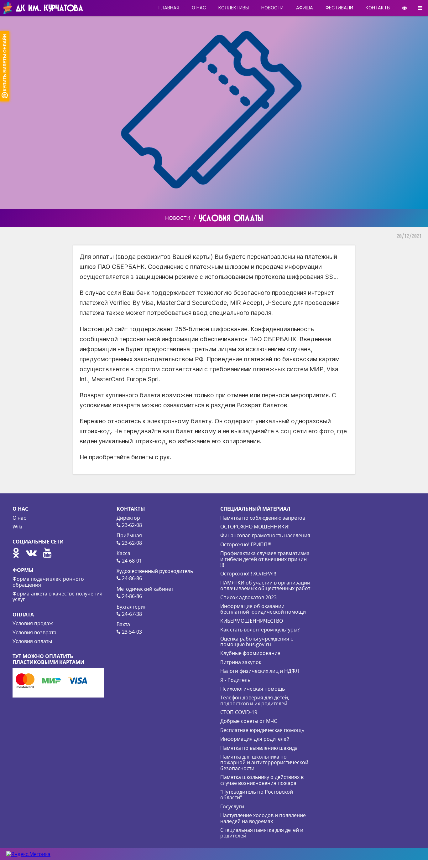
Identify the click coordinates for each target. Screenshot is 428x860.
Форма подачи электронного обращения (48, 581)
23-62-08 (131, 525)
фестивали (339, 7)
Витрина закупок (240, 662)
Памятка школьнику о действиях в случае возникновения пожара (262, 780)
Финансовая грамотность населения (265, 535)
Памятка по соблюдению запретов (262, 517)
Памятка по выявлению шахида (259, 747)
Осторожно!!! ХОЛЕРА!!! (248, 573)
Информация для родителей (255, 738)
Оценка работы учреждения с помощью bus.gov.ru (256, 641)
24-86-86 (131, 578)
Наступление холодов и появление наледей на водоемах (263, 818)
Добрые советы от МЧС (248, 721)
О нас (19, 517)
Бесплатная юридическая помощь (262, 730)
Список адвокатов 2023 (248, 597)
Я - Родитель (235, 680)
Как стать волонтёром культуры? (260, 629)
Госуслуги (232, 806)
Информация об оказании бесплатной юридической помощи (263, 609)
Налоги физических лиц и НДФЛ (259, 670)
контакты (378, 7)
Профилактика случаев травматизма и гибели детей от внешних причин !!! (265, 559)
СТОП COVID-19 (238, 712)
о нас (199, 7)
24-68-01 (131, 560)
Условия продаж (33, 623)
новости (272, 7)
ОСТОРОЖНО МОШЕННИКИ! (255, 526)
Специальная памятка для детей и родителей (261, 833)
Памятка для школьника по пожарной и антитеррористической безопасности (264, 762)
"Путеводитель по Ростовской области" (256, 794)
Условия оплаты (32, 641)
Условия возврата (34, 632)
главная (169, 7)
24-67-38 (131, 613)
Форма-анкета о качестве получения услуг (57, 596)
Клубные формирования (250, 653)
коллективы (233, 7)
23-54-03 (131, 631)
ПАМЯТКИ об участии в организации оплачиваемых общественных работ (265, 585)
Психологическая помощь (252, 688)
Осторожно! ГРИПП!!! (245, 544)
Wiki (17, 526)
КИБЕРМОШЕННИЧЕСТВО (251, 620)
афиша (304, 7)
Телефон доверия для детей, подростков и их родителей (254, 700)
